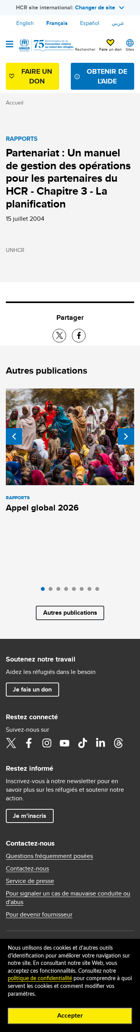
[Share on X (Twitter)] (59, 335)
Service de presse (30, 881)
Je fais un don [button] (32, 689)
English (25, 23)
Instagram (47, 743)
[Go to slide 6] (84, 591)
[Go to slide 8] (99, 591)
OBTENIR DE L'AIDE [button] (107, 76)
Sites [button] (130, 49)
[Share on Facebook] (79, 335)
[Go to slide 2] (52, 591)
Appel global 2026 (42, 507)
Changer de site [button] (95, 7)
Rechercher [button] (85, 49)
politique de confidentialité (40, 978)
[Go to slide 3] (60, 591)
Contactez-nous (27, 868)
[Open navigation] (9, 45)
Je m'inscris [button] (29, 815)
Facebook (29, 743)
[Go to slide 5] (76, 591)
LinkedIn (100, 743)
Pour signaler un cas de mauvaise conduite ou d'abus (68, 897)
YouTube (65, 743)
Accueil (14, 102)
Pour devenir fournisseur (39, 914)
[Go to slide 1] (45, 591)
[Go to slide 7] (91, 591)
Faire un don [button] (110, 49)
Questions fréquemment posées (49, 856)
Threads (118, 743)
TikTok (82, 743)
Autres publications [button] (70, 612)
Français (57, 23)
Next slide (126, 436)
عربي (118, 23)
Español (89, 23)
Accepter (70, 1015)
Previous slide (14, 436)
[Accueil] (45, 45)
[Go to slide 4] (68, 591)
